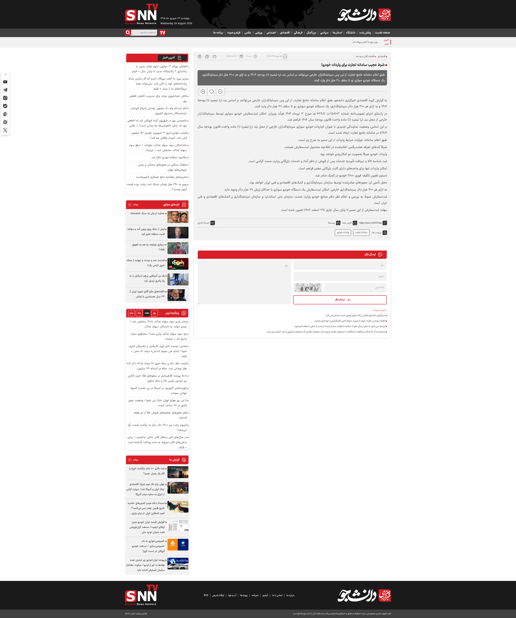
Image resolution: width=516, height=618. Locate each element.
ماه (139, 313)
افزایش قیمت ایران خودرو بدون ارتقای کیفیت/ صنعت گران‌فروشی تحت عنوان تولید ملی (147, 527)
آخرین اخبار (169, 57)
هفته (147, 313)
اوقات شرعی (218, 595)
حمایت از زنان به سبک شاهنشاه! (147, 213)
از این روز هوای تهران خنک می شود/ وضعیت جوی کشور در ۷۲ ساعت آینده (157, 403)
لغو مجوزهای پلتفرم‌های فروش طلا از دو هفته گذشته (160, 415)
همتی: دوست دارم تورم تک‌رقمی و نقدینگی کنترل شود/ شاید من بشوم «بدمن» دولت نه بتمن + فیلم (158, 351)
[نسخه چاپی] (200, 56)
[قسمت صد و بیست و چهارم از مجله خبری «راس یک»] (177, 264)
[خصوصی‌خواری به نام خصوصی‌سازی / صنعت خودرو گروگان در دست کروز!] (177, 545)
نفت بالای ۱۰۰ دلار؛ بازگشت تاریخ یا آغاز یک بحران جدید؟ (147, 471)
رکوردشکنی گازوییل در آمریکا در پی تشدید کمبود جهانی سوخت (158, 391)
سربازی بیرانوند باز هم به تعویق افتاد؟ (148, 247)
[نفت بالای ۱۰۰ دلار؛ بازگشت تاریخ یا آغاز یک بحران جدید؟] (177, 472)
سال (132, 313)
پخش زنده (365, 32)
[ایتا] (5, 114)
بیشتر (133, 205)
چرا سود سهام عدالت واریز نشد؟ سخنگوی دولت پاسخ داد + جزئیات (158, 337)
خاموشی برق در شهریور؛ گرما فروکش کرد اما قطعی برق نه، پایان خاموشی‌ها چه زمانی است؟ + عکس (157, 123)
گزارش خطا (347, 223)
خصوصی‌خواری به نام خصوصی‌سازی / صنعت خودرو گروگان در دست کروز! (148, 546)
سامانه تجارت (361, 232)
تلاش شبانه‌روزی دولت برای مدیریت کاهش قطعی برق (158, 99)
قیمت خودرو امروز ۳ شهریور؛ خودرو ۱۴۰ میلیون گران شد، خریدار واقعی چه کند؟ (159, 136)
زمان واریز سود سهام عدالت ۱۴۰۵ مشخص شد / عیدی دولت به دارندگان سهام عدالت (158, 324)
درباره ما (290, 595)
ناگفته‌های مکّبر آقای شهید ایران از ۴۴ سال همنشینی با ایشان (147, 294)
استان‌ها (337, 32)
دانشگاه (350, 32)
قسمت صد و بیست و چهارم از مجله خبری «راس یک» (146, 263)
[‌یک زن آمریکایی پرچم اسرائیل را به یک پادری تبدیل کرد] (177, 279)
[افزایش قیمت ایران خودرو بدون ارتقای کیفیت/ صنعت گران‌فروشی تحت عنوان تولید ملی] (177, 526)
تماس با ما (277, 595)
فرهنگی (298, 32)
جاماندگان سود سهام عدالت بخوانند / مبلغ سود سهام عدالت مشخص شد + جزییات (158, 148)
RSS (206, 595)
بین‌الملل (311, 32)
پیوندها (244, 595)
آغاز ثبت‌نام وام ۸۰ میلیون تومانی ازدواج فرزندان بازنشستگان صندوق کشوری (159, 111)
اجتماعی (271, 32)
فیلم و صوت (233, 32)
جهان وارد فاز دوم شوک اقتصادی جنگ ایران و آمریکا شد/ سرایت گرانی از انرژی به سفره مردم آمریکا (145, 489)
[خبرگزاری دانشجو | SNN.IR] (364, 14)
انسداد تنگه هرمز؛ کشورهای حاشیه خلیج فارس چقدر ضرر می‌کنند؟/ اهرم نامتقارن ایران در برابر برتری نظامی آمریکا (146, 508)
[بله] (5, 106)
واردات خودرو (343, 232)
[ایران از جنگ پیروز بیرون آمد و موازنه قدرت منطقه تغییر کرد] (177, 233)
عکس (247, 32)
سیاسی (324, 32)
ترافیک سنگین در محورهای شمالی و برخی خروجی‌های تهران (162, 167)
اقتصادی (285, 32)
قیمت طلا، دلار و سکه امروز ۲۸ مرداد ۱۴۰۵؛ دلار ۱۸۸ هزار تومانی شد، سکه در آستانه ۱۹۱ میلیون (156, 366)
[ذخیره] (207, 56)
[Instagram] (5, 98)
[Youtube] (5, 81)
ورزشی (258, 32)
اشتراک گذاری (203, 223)
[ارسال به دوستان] (214, 56)
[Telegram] (5, 90)
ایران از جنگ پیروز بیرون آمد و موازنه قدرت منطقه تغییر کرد (146, 232)
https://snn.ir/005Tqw (370, 223)
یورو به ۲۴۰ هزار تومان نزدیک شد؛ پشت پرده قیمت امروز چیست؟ (157, 187)
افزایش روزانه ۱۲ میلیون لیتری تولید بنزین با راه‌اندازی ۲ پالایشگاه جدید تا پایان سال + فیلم (159, 69)
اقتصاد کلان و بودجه (365, 56)
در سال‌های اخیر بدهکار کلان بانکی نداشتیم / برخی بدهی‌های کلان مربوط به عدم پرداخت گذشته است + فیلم (157, 442)
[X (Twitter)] (5, 130)
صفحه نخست (382, 32)
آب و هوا (232, 595)
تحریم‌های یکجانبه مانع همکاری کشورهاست (161, 177)
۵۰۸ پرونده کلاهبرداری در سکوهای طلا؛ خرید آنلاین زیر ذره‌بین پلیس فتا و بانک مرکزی (157, 379)
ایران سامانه (130, 614)
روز (154, 313)
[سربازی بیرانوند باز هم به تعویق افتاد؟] (177, 248)
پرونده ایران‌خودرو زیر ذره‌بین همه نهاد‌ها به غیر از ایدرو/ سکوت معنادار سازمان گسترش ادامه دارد (145, 565)
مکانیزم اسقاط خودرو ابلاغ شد (169, 157)
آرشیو (265, 595)
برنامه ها (218, 32)
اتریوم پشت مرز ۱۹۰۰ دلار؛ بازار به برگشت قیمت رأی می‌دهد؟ (157, 428)
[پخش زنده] (162, 33)
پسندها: (331, 223)
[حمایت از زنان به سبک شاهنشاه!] (177, 217)
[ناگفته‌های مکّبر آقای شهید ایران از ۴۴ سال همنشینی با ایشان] (177, 295)
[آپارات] (5, 122)
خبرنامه (255, 595)
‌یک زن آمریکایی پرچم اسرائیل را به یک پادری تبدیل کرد (147, 278)
